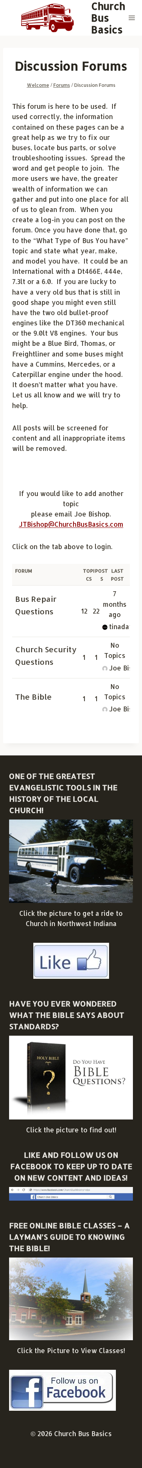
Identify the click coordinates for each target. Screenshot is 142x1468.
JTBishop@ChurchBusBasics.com (71, 524)
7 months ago (114, 603)
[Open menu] (132, 18)
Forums (61, 85)
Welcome (38, 85)
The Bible (33, 697)
